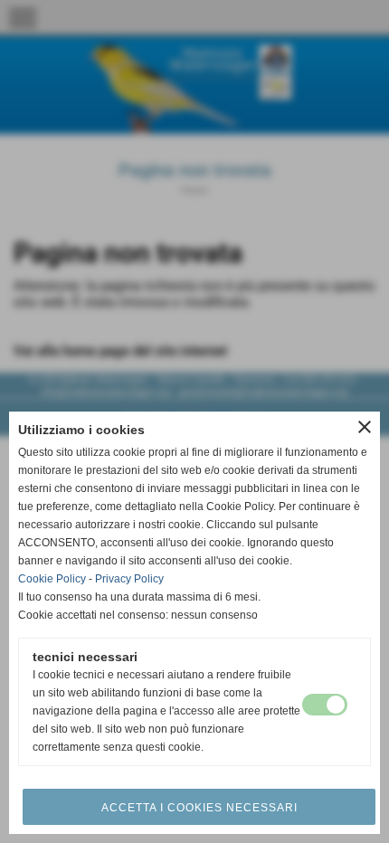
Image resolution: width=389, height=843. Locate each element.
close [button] (364, 427)
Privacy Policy (129, 579)
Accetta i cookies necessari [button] (199, 807)
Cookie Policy (52, 579)
